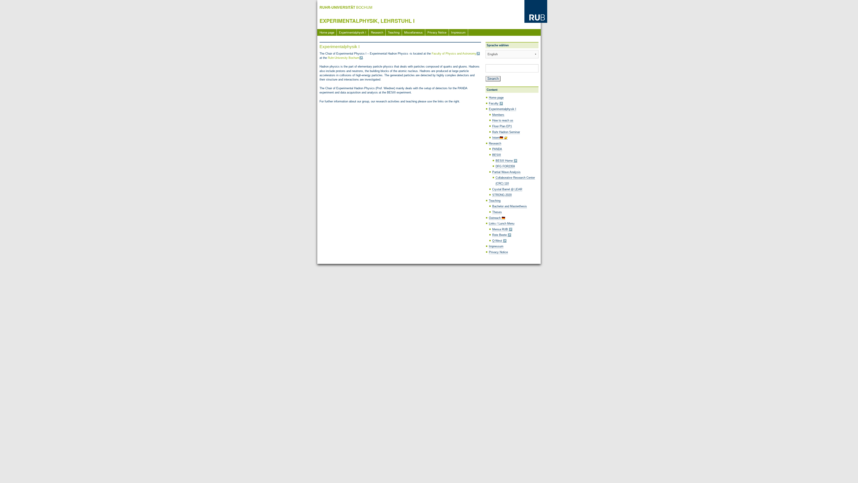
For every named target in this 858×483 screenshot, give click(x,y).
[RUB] (535, 11)
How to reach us (502, 120)
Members (498, 115)
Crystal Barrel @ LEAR (507, 189)
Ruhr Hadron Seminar (506, 132)
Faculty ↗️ (496, 103)
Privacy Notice (436, 32)
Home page (327, 32)
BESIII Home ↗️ (506, 160)
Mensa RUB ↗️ (502, 229)
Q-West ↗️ (499, 240)
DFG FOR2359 (505, 166)
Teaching (394, 32)
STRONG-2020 (502, 195)
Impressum (458, 32)
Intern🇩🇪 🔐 (500, 137)
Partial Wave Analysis (506, 172)
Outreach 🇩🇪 (497, 218)
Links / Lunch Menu (501, 223)
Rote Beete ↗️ (501, 235)
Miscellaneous (413, 32)
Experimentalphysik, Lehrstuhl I (367, 20)
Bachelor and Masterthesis (509, 206)
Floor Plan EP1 (502, 126)
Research (377, 32)
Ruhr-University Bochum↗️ (345, 57)
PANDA (497, 149)
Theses (497, 212)
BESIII (496, 155)
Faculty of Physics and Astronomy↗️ (456, 53)
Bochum (346, 7)
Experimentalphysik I (352, 32)
